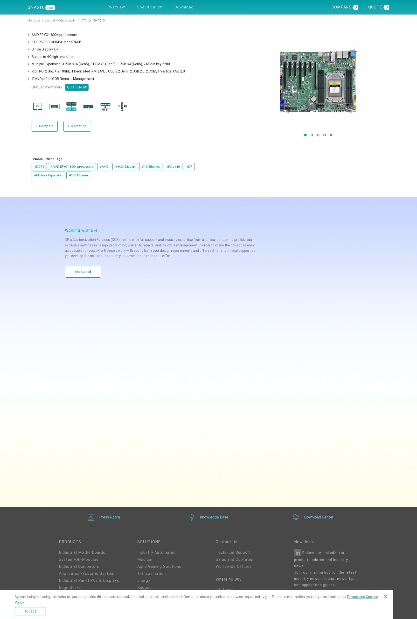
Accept (30, 611)
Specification (149, 7)
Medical (145, 559)
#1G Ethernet (151, 166)
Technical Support (233, 552)
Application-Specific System (86, 573)
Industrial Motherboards (59, 20)
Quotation (77, 126)
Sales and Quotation (235, 559)
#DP (189, 166)
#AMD (104, 166)
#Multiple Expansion (48, 175)
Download (184, 7)
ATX (84, 20)
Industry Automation (157, 552)
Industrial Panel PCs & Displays (89, 580)
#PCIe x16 (173, 166)
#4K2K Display (125, 166)
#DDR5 (39, 166)
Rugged (144, 587)
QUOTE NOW (77, 87)
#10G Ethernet (79, 175)
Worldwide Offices (234, 566)
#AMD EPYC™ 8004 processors (72, 166)
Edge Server (70, 587)
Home (32, 20)
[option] (318, 81)
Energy (143, 580)
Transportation (151, 573)
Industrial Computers (79, 566)
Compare (45, 126)
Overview (116, 7)
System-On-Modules (78, 559)
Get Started (83, 272)
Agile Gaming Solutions (159, 566)
